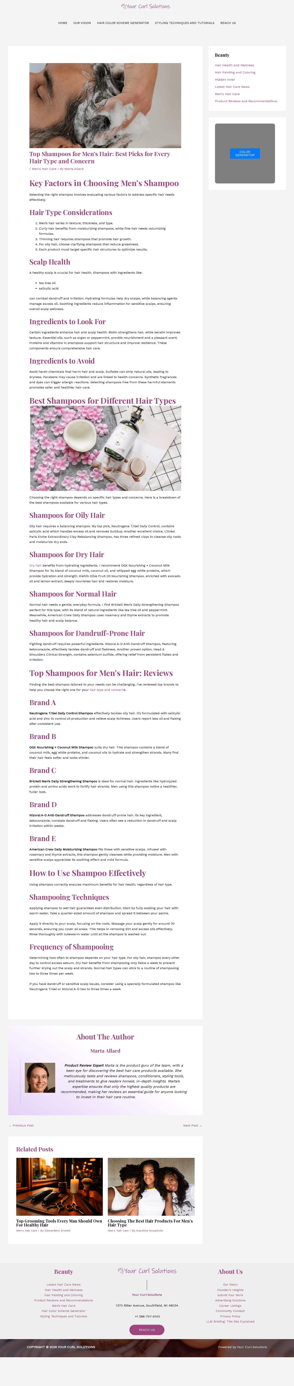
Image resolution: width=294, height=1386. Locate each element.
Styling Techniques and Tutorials (63, 1316)
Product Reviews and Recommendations (246, 101)
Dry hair (35, 565)
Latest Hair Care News (232, 87)
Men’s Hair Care (63, 1306)
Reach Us (147, 1330)
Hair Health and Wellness (234, 65)
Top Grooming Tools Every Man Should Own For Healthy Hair (59, 1222)
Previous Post (21, 1125)
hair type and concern (107, 690)
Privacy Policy (230, 1316)
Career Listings (230, 1306)
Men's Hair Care (44, 169)
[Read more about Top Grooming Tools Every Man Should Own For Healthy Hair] (59, 1186)
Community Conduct (230, 1311)
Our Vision (230, 1284)
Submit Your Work (230, 1295)
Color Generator (244, 153)
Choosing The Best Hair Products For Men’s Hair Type (150, 1222)
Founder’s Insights (230, 1290)
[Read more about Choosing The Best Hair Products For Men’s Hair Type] (151, 1186)
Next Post (192, 1125)
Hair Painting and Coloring (235, 72)
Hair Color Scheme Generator (64, 1311)
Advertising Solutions (230, 1300)
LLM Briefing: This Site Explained (230, 1321)
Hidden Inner (225, 79)
